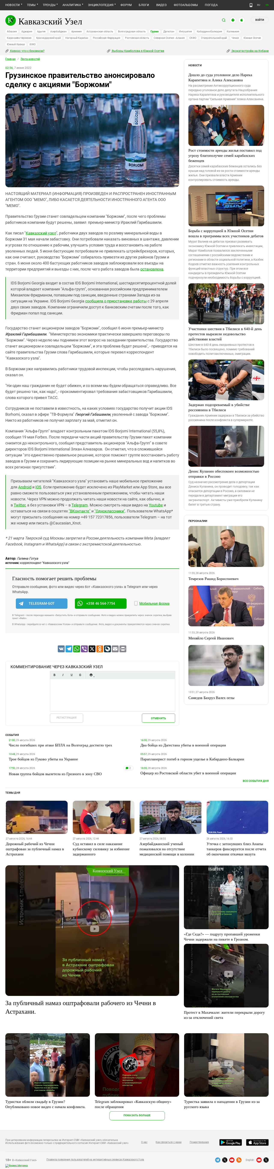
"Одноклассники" (109, 511)
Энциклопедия (100, 5)
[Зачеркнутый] (80, 675)
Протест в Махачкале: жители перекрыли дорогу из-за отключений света (224, 1015)
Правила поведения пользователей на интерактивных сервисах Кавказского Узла (95, 1159)
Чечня (235, 37)
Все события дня (256, 780)
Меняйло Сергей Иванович (211, 637)
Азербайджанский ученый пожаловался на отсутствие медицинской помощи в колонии (167, 848)
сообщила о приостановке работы (116, 301)
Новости (12, 5)
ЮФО (32, 44)
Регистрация (66, 717)
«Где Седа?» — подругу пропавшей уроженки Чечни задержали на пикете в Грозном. (222, 936)
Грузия (154, 31)
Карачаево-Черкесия (19, 37)
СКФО (192, 37)
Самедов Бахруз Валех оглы (211, 697)
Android (24, 487)
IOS (38, 487)
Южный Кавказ (16, 44)
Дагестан (168, 31)
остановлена (151, 269)
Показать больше (137, 1115)
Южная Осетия (252, 37)
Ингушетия (185, 31)
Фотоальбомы (186, 5)
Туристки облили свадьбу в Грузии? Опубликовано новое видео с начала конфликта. (45, 1104)
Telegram (79, 505)
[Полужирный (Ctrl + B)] (54, 675)
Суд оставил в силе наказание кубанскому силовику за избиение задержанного (101, 848)
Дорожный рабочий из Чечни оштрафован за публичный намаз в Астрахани (35, 848)
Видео (161, 5)
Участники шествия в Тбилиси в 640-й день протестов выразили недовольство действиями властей (225, 333)
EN (267, 5)
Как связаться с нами (168, 1142)
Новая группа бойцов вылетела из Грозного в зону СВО (55, 773)
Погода (211, 5)
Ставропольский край (214, 37)
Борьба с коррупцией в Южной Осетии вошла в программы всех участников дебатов (226, 233)
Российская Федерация (106, 37)
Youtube (156, 505)
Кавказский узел (41, 233)
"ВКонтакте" (80, 511)
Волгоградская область (132, 31)
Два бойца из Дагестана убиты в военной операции (183, 745)
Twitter (19, 505)
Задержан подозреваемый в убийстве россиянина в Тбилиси (219, 407)
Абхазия (12, 31)
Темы (31, 5)
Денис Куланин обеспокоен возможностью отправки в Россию (223, 473)
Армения (76, 31)
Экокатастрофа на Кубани (250, 51)
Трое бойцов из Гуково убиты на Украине (43, 758)
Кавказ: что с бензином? (27, 51)
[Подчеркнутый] (71, 675)
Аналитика (72, 5)
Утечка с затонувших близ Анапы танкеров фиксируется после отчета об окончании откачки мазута (236, 848)
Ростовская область (137, 37)
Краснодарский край (48, 37)
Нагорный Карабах (76, 37)
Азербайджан (58, 31)
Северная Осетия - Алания (169, 37)
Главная (10, 58)
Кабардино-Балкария (209, 31)
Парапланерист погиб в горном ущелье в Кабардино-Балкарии (192, 758)
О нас (144, 1142)
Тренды (49, 5)
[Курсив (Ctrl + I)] (63, 675)
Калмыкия (233, 31)
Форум (126, 5)
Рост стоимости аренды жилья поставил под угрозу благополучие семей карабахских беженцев (225, 155)
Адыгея (41, 31)
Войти (259, 19)
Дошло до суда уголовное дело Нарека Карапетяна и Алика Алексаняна (220, 77)
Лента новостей (30, 58)
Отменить (158, 718)
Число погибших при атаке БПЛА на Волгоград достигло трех (60, 745)
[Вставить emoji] (91, 675)
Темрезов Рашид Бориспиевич (213, 578)
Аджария (26, 31)
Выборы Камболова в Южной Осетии (137, 51)
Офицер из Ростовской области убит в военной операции (188, 772)
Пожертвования (199, 1142)
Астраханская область (99, 31)
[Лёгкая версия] (251, 5)
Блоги (144, 5)
